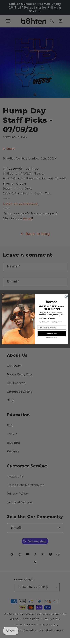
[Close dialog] (66, 296)
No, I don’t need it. (51, 337)
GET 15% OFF (52, 333)
